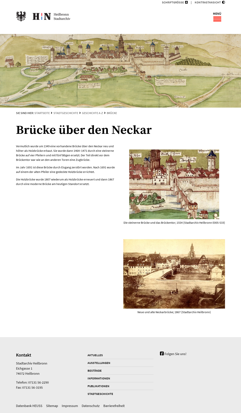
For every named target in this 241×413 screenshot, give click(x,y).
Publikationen (98, 386)
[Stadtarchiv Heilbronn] (43, 17)
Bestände (95, 370)
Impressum (70, 406)
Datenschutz (91, 406)
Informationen (99, 378)
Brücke (112, 113)
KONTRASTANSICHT (208, 2)
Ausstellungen (99, 363)
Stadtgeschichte (65, 113)
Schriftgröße (173, 2)
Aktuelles (95, 355)
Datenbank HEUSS (29, 406)
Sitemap (52, 406)
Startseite (42, 113)
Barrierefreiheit (114, 406)
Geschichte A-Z (92, 113)
